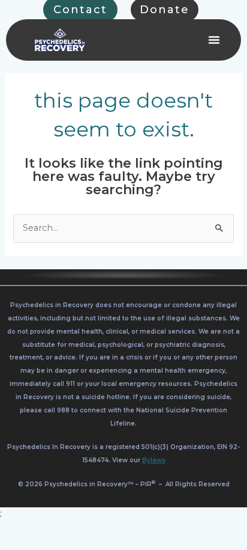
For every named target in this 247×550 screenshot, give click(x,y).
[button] (214, 40)
